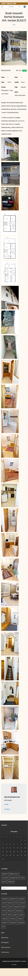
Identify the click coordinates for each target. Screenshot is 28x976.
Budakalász (5, 899)
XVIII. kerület (21, 922)
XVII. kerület (13, 922)
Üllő (3, 926)
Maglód (16, 907)
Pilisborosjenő (19, 911)
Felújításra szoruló (14, 873)
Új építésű (11, 881)
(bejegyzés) (5, 942)
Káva (10, 907)
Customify (14, 964)
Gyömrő (10, 903)
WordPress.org (5, 952)
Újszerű (4, 881)
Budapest (13, 899)
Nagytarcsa (11, 911)
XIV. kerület (5, 922)
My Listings (7, 809)
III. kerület (22, 903)
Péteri (9, 914)
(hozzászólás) (5, 947)
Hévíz (16, 903)
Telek (22, 877)
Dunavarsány (21, 899)
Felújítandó (5, 873)
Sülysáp (21, 914)
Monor (4, 911)
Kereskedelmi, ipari (14, 877)
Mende (23, 907)
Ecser (4, 903)
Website (6, 804)
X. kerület (13, 918)
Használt (5, 877)
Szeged (15, 914)
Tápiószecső (5, 918)
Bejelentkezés (4, 937)
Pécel (4, 914)
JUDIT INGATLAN (8, 4)
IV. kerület (4, 907)
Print (14, 25)
